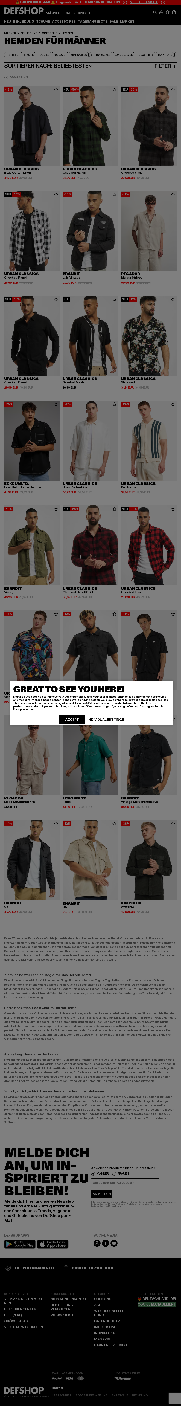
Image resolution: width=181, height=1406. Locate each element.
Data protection (23, 709)
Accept (72, 719)
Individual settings (106, 719)
